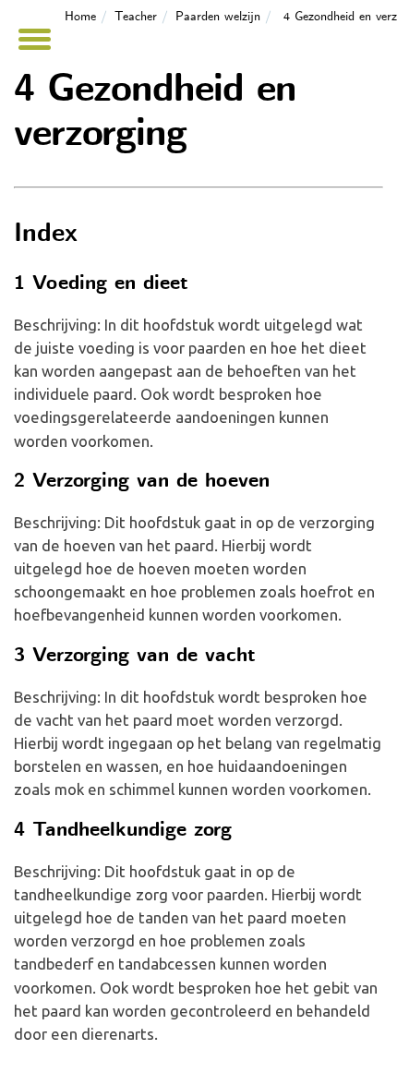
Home (80, 16)
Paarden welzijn (217, 16)
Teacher (135, 16)
